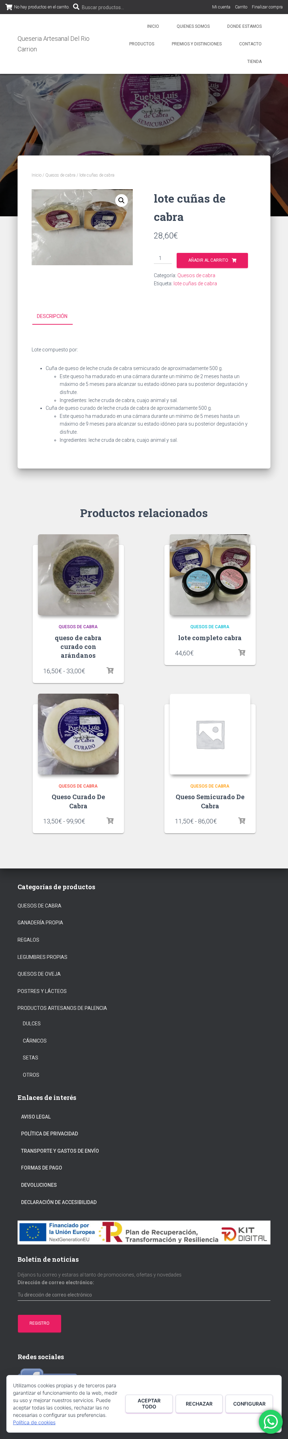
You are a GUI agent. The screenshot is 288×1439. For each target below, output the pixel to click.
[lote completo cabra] (210, 574)
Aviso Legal (36, 1117)
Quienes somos (193, 26)
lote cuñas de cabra (195, 283)
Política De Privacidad (49, 1133)
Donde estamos (244, 26)
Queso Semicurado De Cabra (210, 801)
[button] (121, 200)
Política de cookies (34, 1422)
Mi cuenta (221, 7)
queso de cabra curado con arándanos (78, 646)
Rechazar (199, 1404)
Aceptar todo (149, 1403)
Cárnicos (35, 1041)
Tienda (254, 61)
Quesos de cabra (60, 175)
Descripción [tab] (52, 316)
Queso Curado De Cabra (78, 801)
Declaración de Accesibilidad (59, 1202)
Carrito (241, 7)
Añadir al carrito (208, 260)
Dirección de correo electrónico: (56, 1282)
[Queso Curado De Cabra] (78, 734)
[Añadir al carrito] (241, 652)
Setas (30, 1058)
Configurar (249, 1404)
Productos (141, 44)
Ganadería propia (40, 922)
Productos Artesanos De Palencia (62, 1008)
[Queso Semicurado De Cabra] (210, 734)
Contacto (250, 44)
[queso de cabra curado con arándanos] (78, 574)
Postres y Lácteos (42, 991)
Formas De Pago (41, 1168)
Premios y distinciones (197, 44)
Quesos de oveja (39, 974)
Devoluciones (39, 1185)
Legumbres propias (42, 957)
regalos (28, 940)
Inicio (153, 26)
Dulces (32, 1023)
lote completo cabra (210, 637)
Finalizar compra (267, 7)
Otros (31, 1075)
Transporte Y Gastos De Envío (60, 1151)
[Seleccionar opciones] (109, 670)
